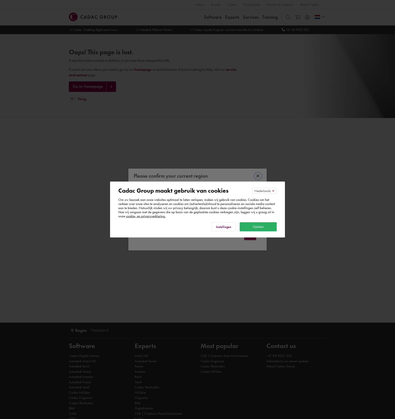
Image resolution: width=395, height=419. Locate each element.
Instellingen (223, 227)
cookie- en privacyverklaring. (146, 216)
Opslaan (258, 227)
